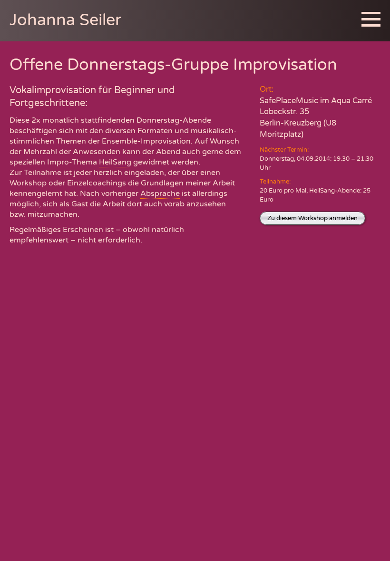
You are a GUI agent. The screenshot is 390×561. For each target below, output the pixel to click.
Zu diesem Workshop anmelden (312, 218)
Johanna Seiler (65, 20)
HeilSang (115, 162)
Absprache (160, 193)
